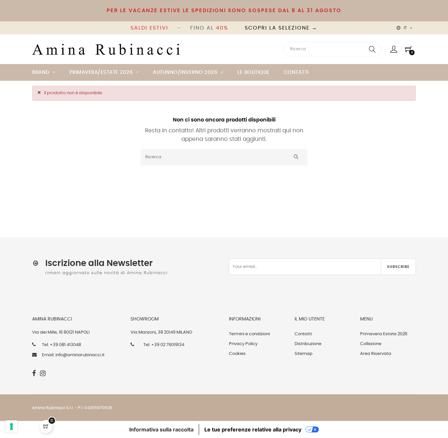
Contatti (303, 334)
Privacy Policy (243, 344)
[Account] (393, 49)
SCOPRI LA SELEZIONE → (281, 28)
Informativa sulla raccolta (161, 429)
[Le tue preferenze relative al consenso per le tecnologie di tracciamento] (11, 426)
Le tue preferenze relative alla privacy (252, 429)
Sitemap (304, 354)
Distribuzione (308, 344)
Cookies (237, 354)
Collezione (370, 344)
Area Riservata (375, 354)
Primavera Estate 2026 (383, 334)
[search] (372, 49)
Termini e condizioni (249, 334)
